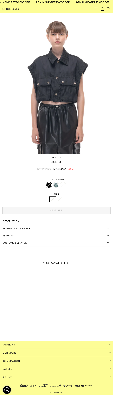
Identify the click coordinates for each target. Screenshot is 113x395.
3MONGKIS (9, 344)
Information (11, 360)
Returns (8, 235)
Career (7, 368)
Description (11, 221)
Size (56, 194)
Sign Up (7, 376)
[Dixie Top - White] (11, 330)
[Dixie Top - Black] (4, 330)
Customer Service (15, 242)
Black (49, 185)
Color (56, 179)
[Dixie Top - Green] (7, 330)
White (63, 185)
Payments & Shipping (16, 228)
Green (56, 185)
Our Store (9, 352)
